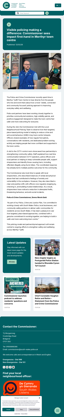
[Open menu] (57, 410)
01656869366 (11, 347)
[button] (39, 398)
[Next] (55, 71)
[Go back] (9, 24)
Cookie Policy (17, 413)
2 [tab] (28, 85)
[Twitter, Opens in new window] (4, 367)
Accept (8, 409)
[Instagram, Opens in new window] (7, 367)
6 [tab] (35, 85)
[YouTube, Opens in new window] (13, 367)
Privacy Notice (24, 413)
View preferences (34, 409)
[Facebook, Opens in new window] (10, 367)
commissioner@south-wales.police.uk (23, 349)
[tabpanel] (32, 71)
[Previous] (8, 71)
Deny (21, 409)
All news (12, 262)
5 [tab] (33, 85)
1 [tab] (27, 85)
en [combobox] (57, 5)
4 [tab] (32, 85)
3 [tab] (30, 85)
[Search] (47, 13)
